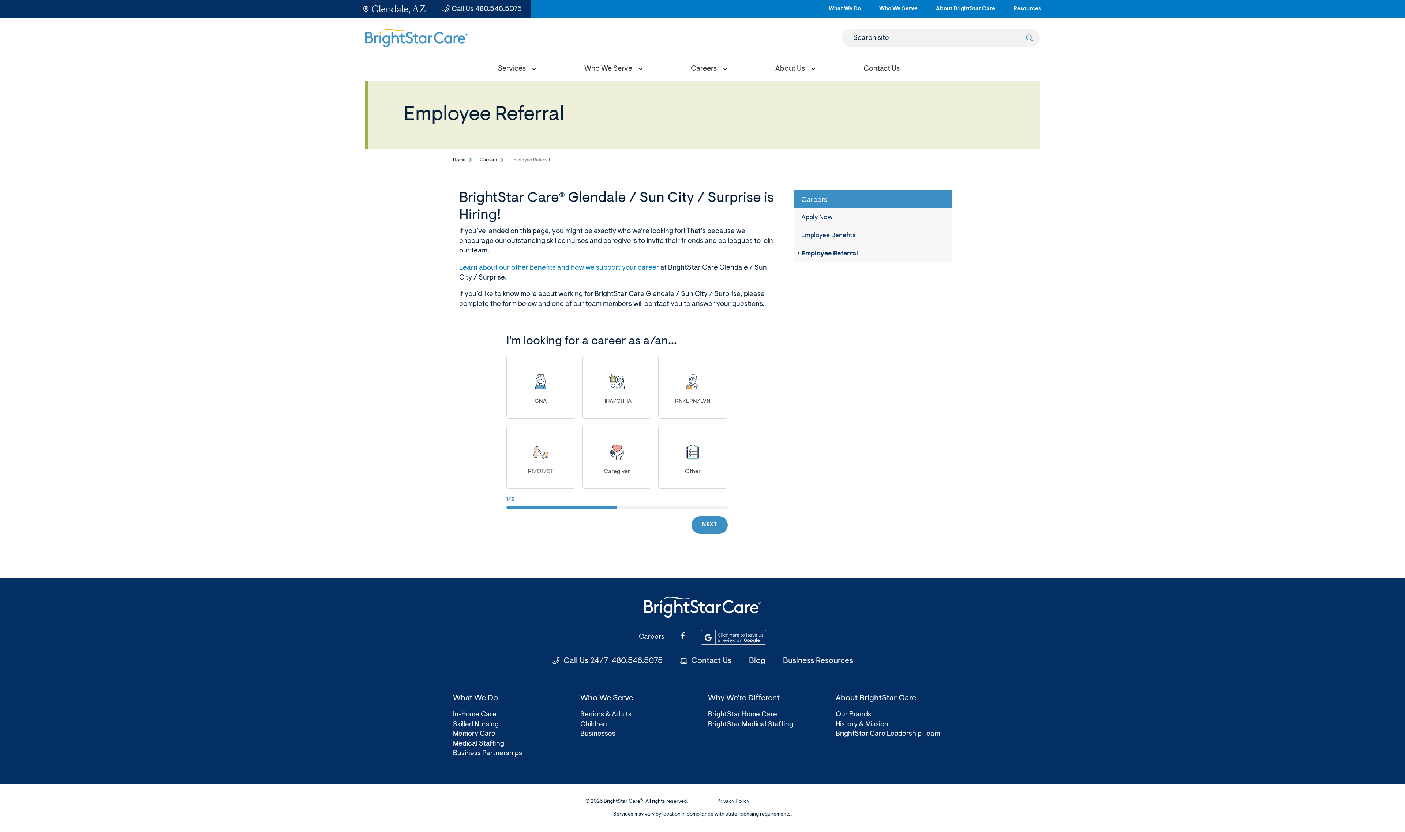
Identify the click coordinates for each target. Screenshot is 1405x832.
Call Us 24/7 (613, 661)
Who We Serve (898, 12)
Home (459, 160)
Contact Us (711, 661)
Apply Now (817, 217)
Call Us (487, 9)
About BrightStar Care (965, 12)
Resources (1027, 12)
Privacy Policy (733, 801)
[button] (515, 69)
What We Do (845, 12)
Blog (757, 661)
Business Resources (818, 661)
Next (709, 525)
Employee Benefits (828, 235)
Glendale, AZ (398, 9)
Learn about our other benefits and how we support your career (559, 268)
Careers (488, 160)
